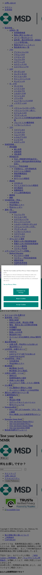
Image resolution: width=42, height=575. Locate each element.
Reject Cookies (21, 298)
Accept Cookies (21, 304)
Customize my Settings (21, 291)
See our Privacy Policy (10, 284)
